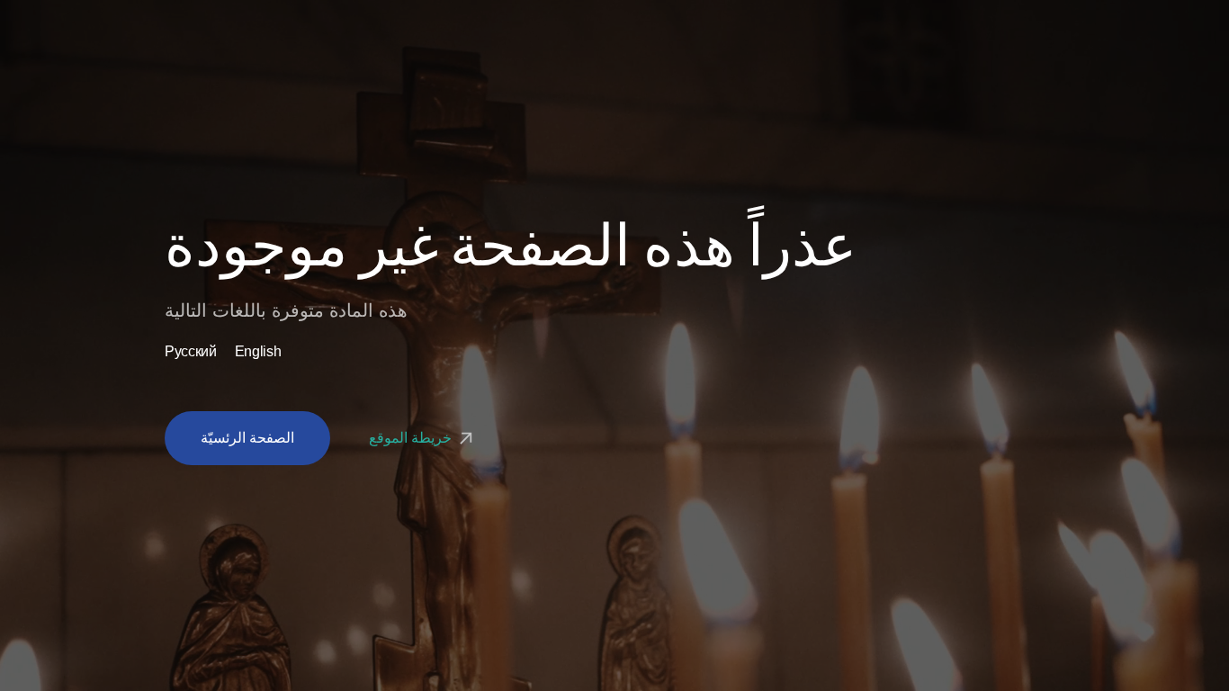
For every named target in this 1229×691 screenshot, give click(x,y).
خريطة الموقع (411, 437)
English (258, 352)
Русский (191, 352)
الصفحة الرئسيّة (247, 437)
